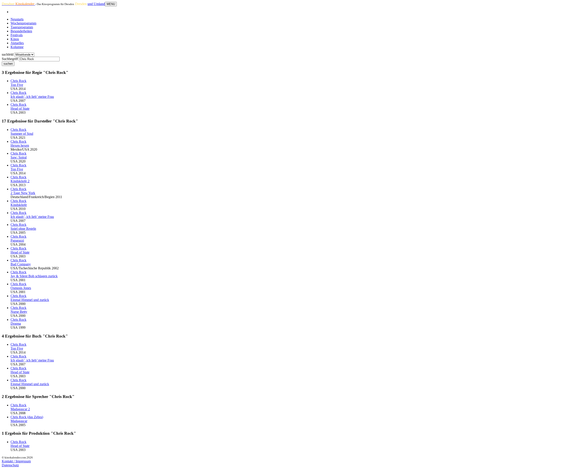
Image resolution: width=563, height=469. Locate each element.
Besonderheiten (21, 31)
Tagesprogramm (22, 27)
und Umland (96, 4)
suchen (8, 63)
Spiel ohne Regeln (23, 228)
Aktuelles (17, 43)
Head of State (20, 108)
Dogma (16, 323)
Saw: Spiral (19, 157)
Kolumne (17, 47)
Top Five (17, 85)
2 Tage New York (23, 193)
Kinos (15, 39)
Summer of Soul (22, 133)
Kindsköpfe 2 (20, 181)
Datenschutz (10, 465)
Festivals (17, 35)
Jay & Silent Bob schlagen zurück (34, 276)
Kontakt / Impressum (16, 461)
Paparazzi (17, 240)
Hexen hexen (20, 145)
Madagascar (19, 421)
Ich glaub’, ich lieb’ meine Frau (32, 97)
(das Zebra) (27, 417)
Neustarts (17, 19)
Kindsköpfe (19, 205)
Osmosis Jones (21, 288)
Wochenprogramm (23, 23)
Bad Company (21, 264)
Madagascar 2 (20, 409)
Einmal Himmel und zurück (30, 300)
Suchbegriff (10, 59)
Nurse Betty (19, 312)
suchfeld (7, 54)
